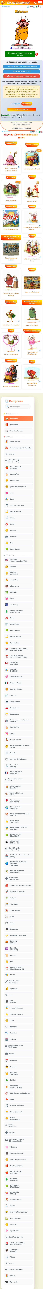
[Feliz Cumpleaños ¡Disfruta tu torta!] (11, 159)
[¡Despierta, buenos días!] (11, 316)
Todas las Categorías (21, 109)
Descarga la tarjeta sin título (21, 71)
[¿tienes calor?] (32, 191)
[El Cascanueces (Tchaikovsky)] (32, 345)
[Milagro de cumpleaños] (11, 376)
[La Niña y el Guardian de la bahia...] (32, 220)
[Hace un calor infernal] (32, 285)
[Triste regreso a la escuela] (11, 252)
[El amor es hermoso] (11, 345)
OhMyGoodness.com (22, 128)
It (40, 7)
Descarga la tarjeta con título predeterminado (21, 66)
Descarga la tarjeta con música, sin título (22, 76)
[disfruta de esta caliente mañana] (11, 283)
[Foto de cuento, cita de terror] (32, 251)
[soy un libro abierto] (32, 317)
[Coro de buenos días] (11, 220)
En (34, 7)
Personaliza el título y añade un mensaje (20, 54)
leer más (19, 117)
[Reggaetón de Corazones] (32, 376)
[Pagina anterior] (2, 131)
